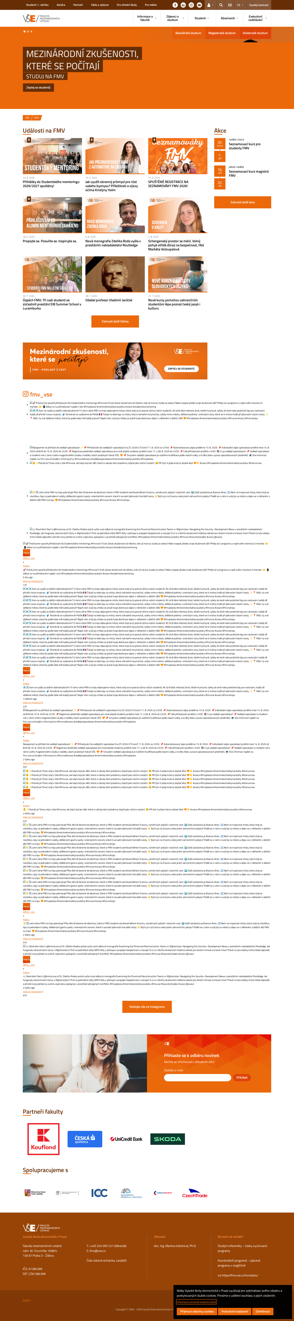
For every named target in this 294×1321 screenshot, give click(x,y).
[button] (175, 4)
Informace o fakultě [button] (145, 18)
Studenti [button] (200, 18)
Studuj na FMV (45, 76)
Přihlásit (241, 1077)
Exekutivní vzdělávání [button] (255, 18)
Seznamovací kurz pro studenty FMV (245, 146)
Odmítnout (263, 1311)
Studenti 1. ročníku (37, 5)
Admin (26, 1300)
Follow (26, 566)
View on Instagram (32, 581)
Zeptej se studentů (38, 87)
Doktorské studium (255, 33)
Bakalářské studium (188, 33)
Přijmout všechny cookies (197, 1311)
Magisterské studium (222, 33)
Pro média (151, 5)
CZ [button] (238, 5)
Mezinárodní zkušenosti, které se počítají (82, 59)
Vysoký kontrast (258, 5)
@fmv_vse (29, 558)
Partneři (78, 5)
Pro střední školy (127, 5)
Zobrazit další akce (243, 202)
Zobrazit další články (115, 321)
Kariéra (61, 5)
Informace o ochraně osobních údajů (196, 1302)
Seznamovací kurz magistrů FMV (249, 173)
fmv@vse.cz (98, 1250)
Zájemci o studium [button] (172, 18)
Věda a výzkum (100, 5)
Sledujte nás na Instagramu (147, 1006)
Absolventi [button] (228, 18)
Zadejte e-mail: (173, 1070)
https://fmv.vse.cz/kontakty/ (240, 1275)
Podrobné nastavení (235, 1311)
